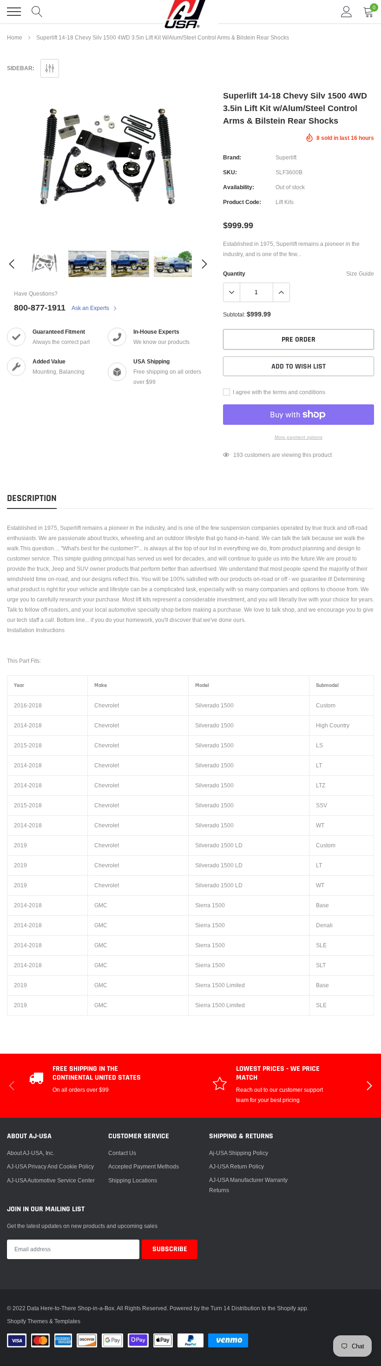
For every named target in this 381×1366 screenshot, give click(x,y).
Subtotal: (234, 314)
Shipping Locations (132, 1180)
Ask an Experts (91, 307)
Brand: (232, 157)
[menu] (14, 12)
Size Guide (360, 273)
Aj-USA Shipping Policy (238, 1152)
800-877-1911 (40, 307)
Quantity (234, 273)
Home (14, 37)
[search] (37, 11)
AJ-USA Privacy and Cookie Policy (50, 1166)
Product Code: (242, 201)
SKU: (230, 172)
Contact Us (122, 1152)
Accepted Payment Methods (143, 1166)
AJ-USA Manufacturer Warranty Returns (248, 1185)
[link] (45, 264)
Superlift (286, 157)
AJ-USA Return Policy (236, 1166)
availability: (238, 187)
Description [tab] (32, 498)
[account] (346, 11)
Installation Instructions (36, 630)
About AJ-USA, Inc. (30, 1152)
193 (238, 454)
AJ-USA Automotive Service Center (51, 1180)
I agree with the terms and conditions (278, 392)
